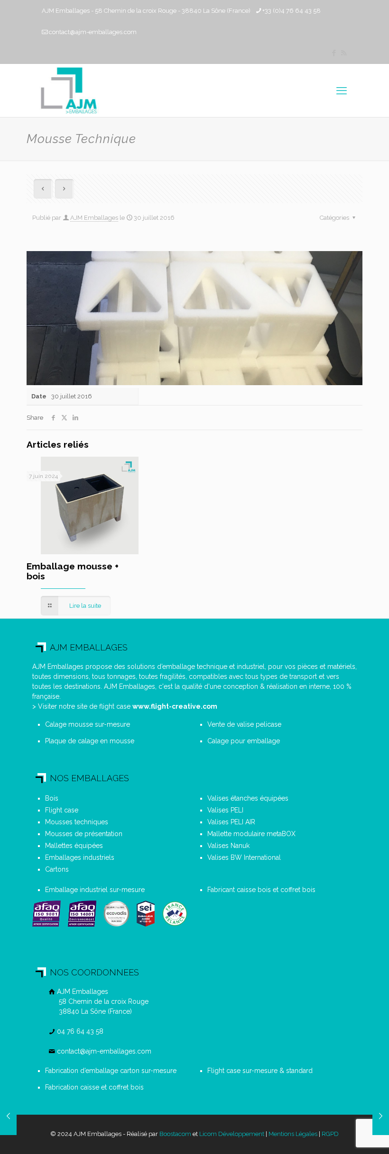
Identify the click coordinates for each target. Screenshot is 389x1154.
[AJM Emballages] (68, 90)
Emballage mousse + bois (73, 571)
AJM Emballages (94, 217)
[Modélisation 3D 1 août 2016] (8, 1116)
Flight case (61, 810)
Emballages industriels (79, 857)
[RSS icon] (343, 53)
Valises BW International (244, 857)
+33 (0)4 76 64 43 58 (291, 10)
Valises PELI (225, 810)
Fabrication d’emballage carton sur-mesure (110, 1070)
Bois (51, 798)
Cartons (57, 869)
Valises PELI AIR (231, 822)
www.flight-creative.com (174, 706)
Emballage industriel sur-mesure (95, 889)
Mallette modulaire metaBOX (251, 834)
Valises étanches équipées (247, 798)
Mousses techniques (76, 822)
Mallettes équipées (74, 845)
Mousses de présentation (83, 834)
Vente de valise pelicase (244, 724)
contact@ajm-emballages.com (93, 32)
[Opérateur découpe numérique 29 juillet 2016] (380, 1116)
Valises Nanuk (228, 845)
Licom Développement (231, 1133)
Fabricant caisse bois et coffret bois (261, 889)
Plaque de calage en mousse (89, 741)
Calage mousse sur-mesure (87, 724)
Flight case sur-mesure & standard (260, 1070)
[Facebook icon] (333, 53)
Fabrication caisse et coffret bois (94, 1087)
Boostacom (175, 1133)
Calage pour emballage (243, 741)
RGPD (330, 1133)
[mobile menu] (341, 90)
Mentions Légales (293, 1133)
